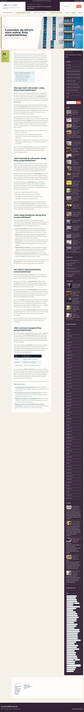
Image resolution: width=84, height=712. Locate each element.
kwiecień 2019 (69, 456)
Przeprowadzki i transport (8, 12)
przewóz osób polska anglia (71, 652)
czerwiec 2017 (69, 498)
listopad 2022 (68, 383)
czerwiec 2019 (69, 450)
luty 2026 (68, 348)
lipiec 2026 (68, 332)
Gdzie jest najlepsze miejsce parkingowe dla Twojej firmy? (76, 236)
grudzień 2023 (69, 377)
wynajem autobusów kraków (71, 667)
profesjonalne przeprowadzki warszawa (73, 631)
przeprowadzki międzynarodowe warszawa (73, 640)
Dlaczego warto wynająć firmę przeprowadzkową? (26, 398)
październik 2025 (69, 355)
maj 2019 (68, 453)
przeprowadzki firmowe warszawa (72, 638)
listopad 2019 (68, 434)
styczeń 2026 (68, 351)
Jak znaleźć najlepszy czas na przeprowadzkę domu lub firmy (76, 144)
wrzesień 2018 (69, 479)
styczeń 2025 (68, 364)
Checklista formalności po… (71, 268)
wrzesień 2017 (69, 495)
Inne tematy (68, 68)
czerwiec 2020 (69, 412)
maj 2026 (68, 339)
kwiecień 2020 (69, 418)
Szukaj (78, 6)
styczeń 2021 (68, 396)
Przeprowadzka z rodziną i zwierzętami (73, 77)
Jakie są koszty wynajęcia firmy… (22, 80)
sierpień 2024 (68, 374)
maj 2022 (68, 390)
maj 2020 (68, 415)
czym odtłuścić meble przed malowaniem (73, 606)
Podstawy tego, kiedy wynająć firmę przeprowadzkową (76, 150)
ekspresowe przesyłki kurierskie (72, 613)
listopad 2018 (68, 472)
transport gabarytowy (70, 659)
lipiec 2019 (68, 447)
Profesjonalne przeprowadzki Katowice (73, 629)
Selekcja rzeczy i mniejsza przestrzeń (73, 87)
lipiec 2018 (68, 485)
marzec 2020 (68, 421)
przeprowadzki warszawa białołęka (72, 645)
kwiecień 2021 (69, 393)
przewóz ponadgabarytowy (71, 654)
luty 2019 (68, 463)
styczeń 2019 (68, 466)
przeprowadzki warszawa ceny (71, 647)
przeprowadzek (17, 102)
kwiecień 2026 (69, 342)
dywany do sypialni (70, 610)
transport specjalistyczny (71, 663)
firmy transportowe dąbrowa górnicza (72, 617)
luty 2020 (68, 425)
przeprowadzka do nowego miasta (72, 633)
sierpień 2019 (68, 444)
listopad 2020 (68, 402)
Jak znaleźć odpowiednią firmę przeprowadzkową (75, 162)
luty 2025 (68, 361)
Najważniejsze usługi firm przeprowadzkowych (25, 387)
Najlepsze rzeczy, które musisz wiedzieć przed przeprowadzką (76, 120)
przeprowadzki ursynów (70, 643)
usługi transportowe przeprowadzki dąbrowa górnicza (72, 665)
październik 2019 (69, 437)
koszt (27, 352)
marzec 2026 (68, 345)
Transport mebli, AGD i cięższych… (72, 90)
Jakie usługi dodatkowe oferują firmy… (23, 77)
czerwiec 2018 (69, 488)
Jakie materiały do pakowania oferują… (23, 76)
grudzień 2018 (69, 469)
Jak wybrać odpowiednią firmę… (22, 79)
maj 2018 (68, 491)
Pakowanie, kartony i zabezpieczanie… (40, 12)
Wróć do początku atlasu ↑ (77, 708)
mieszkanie (17, 241)
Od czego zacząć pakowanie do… (72, 260)
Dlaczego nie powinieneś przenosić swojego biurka (76, 126)
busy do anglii (77, 603)
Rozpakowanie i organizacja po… (57, 12)
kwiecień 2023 (69, 380)
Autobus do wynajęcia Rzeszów (72, 601)
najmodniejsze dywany (70, 627)
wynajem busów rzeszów (71, 669)
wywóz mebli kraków (70, 671)
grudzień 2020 (69, 399)
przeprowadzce (17, 261)
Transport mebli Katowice (71, 661)
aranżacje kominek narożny (71, 597)
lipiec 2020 (68, 409)
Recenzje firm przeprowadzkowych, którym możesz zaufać (27, 392)
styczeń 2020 (68, 428)
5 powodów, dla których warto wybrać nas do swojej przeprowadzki (76, 169)
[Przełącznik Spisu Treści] (32, 73)
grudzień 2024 (69, 367)
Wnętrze (67, 12)
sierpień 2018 (68, 482)
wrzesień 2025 (69, 358)
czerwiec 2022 (69, 386)
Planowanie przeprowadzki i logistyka (23, 12)
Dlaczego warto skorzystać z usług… (22, 74)
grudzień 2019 (69, 431)
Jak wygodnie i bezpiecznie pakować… (73, 271)
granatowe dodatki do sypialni (71, 620)
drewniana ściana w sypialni (71, 608)
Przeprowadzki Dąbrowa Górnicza (72, 636)
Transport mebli (77, 659)
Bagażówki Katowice (70, 603)
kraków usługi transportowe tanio (72, 624)
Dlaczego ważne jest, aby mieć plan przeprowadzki (76, 573)
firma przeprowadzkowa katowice (72, 615)
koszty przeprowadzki (70, 622)
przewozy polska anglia (70, 650)
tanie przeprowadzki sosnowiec (72, 656)
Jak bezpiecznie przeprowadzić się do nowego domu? (76, 242)
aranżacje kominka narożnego (71, 599)
